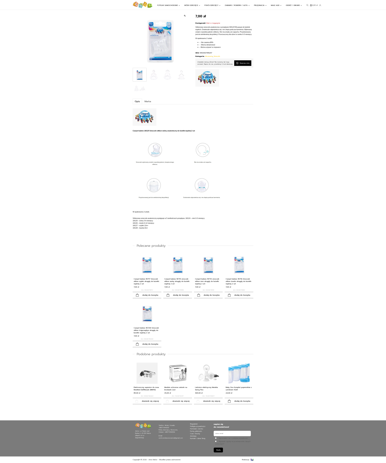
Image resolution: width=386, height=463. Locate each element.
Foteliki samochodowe (167, 5)
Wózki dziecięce (191, 5)
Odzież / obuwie (293, 5)
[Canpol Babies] (207, 78)
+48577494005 (164, 427)
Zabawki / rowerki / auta (236, 5)
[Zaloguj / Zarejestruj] (320, 5)
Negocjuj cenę (244, 63)
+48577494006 (169, 432)
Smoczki (217, 56)
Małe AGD (275, 5)
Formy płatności (196, 431)
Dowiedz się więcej (150, 401)
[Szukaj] (307, 5)
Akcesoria (209, 56)
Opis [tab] (137, 101)
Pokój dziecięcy (211, 5)
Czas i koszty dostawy (195, 434)
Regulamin (194, 424)
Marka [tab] (148, 101)
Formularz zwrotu (196, 429)
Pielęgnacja (259, 5)
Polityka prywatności (197, 426)
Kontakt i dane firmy (197, 438)
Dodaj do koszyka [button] (150, 295)
